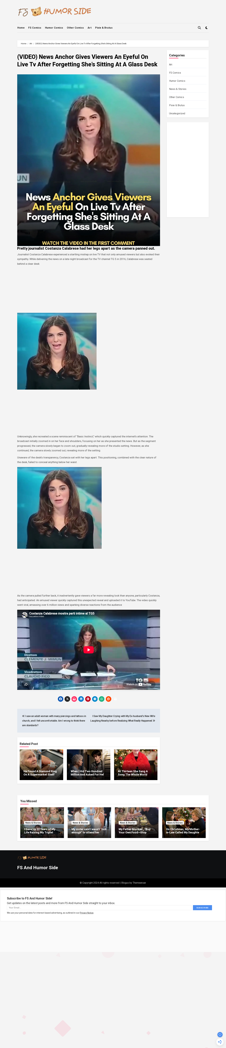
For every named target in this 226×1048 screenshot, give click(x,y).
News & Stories (177, 89)
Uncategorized (177, 113)
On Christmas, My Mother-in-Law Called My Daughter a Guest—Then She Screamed (183, 834)
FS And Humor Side (37, 867)
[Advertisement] (89, 290)
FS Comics (34, 27)
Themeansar (139, 882)
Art (90, 27)
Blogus (125, 882)
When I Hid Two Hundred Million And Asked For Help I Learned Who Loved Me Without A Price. (88, 776)
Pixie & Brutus (104, 27)
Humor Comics (54, 27)
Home (21, 27)
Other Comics (75, 27)
